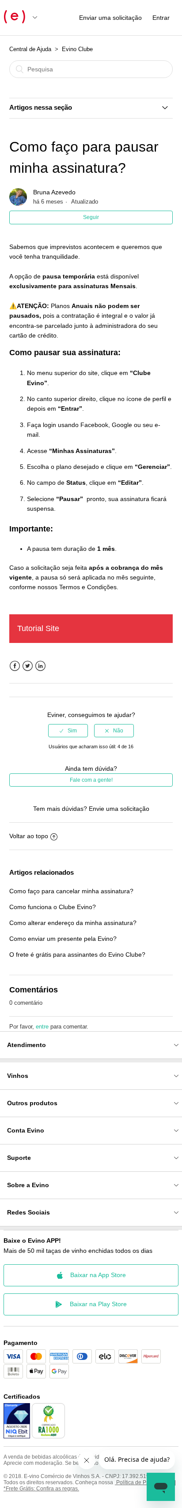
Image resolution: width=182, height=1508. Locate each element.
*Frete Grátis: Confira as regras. (41, 1489)
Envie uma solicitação (119, 808)
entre (42, 1026)
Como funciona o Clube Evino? (52, 906)
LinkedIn (40, 666)
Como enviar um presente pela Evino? (63, 938)
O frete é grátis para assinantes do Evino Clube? (77, 954)
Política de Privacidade (143, 1482)
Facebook (14, 666)
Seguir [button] (91, 217)
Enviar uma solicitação (110, 17)
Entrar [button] (161, 17)
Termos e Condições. (88, 587)
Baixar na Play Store (98, 1303)
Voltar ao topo (28, 835)
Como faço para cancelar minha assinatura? (71, 891)
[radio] (68, 730)
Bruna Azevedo (54, 192)
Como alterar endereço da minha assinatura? (72, 922)
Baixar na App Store (98, 1274)
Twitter (27, 666)
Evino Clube (77, 49)
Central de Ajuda (30, 49)
